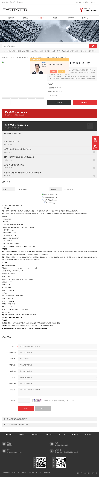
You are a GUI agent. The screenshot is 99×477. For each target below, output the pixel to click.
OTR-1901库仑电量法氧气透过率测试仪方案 (19, 157)
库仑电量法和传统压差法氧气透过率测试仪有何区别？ (22, 173)
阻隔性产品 (27, 57)
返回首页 (78, 2)
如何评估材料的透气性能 (12, 133)
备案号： (38, 472)
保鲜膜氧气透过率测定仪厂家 (18, 419)
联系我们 (93, 2)
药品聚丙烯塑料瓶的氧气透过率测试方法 (18, 149)
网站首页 (11, 18)
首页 (12, 57)
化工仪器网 (86, 473)
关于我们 (26, 18)
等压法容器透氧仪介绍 (11, 141)
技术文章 (71, 18)
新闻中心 (56, 18)
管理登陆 (94, 473)
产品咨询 (58, 103)
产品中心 (35, 434)
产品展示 (41, 18)
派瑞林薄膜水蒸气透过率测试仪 (18, 425)
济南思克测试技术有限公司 (18, 2)
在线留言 (86, 2)
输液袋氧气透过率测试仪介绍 (14, 165)
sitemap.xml (46, 472)
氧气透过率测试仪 (38, 57)
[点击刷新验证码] (37, 400)
